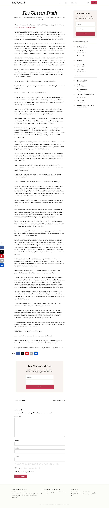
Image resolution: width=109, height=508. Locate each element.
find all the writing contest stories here (24, 27)
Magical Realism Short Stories (58, 492)
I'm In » (39, 386)
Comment (17, 416)
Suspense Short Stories (46, 492)
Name (16, 440)
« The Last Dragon (19, 400)
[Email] (31, 353)
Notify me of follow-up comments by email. (28, 468)
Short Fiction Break (18, 2)
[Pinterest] (27, 353)
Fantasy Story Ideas (87, 493)
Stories (60, 2)
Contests (73, 2)
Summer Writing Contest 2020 (35, 17)
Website (16, 456)
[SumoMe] (36, 353)
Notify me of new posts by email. (25, 472)
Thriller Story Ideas (78, 493)
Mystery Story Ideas (83, 492)
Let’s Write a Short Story (17, 493)
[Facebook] (18, 353)
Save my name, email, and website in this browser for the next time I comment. (37, 464)
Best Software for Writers (23, 495)
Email (16, 448)
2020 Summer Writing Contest (56, 17)
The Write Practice (16, 492)
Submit (94, 2)
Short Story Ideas (74, 492)
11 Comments (40, 19)
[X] (22, 353)
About (66, 2)
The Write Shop (24, 492)
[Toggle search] (88, 3)
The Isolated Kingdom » (58, 400)
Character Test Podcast (28, 493)
